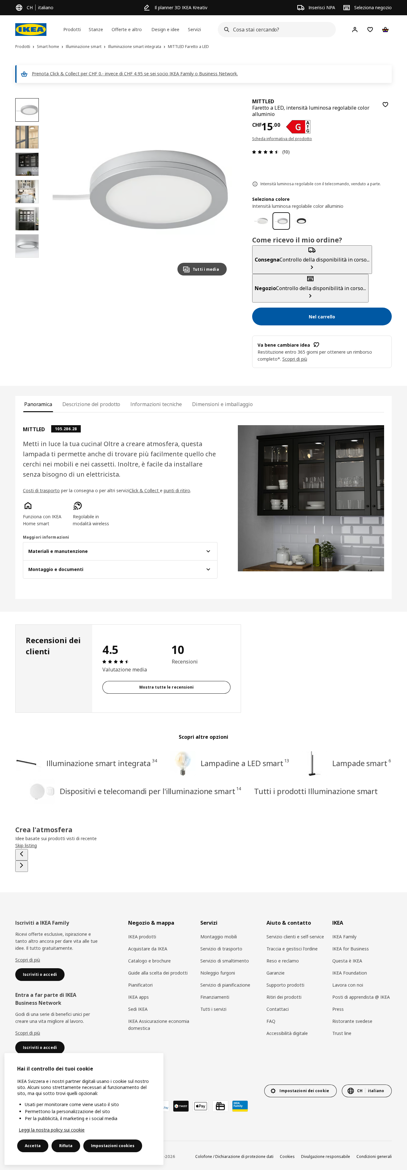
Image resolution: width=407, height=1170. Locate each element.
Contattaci (277, 1009)
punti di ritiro (177, 490)
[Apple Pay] (201, 1106)
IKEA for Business (350, 949)
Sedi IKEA (138, 1009)
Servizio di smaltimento (224, 961)
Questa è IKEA (347, 961)
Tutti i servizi (213, 1009)
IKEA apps (138, 997)
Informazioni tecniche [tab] (156, 404)
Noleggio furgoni (217, 973)
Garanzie (275, 973)
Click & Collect (144, 490)
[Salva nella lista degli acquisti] (385, 104)
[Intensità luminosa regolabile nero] (301, 221)
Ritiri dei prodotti (283, 997)
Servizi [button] (194, 29)
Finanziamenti (214, 997)
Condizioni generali (374, 1156)
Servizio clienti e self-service (295, 937)
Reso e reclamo (282, 961)
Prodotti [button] (72, 29)
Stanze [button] (96, 29)
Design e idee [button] (165, 29)
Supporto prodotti (285, 985)
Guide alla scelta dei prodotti (158, 973)
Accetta (33, 1145)
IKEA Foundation (349, 973)
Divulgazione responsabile (325, 1156)
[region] (140, 189)
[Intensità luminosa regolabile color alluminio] (281, 221)
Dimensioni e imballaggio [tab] (222, 404)
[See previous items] (21, 854)
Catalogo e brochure (149, 961)
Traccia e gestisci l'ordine (292, 949)
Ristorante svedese (352, 1021)
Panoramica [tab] (38, 404)
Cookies (287, 1156)
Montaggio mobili (218, 937)
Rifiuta (65, 1145)
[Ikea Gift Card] (220, 1106)
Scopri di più (27, 960)
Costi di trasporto (41, 490)
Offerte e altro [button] (127, 29)
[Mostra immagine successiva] (219, 189)
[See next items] (21, 866)
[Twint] (181, 1106)
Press (338, 1009)
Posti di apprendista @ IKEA (361, 997)
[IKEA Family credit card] (240, 1106)
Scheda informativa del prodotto (282, 138)
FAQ (270, 1021)
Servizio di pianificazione (225, 985)
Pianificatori (140, 985)
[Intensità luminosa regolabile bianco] (261, 221)
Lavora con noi (347, 985)
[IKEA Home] (30, 29)
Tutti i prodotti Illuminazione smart (316, 791)
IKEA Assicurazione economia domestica (158, 1024)
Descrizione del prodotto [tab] (91, 404)
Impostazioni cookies (113, 1145)
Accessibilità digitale (287, 1033)
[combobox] (275, 29)
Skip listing (26, 845)
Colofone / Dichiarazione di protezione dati (234, 1156)
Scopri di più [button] (294, 359)
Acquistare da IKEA (147, 949)
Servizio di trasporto (221, 949)
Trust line (341, 1033)
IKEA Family (344, 937)
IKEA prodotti (142, 937)
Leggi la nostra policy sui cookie (52, 1130)
